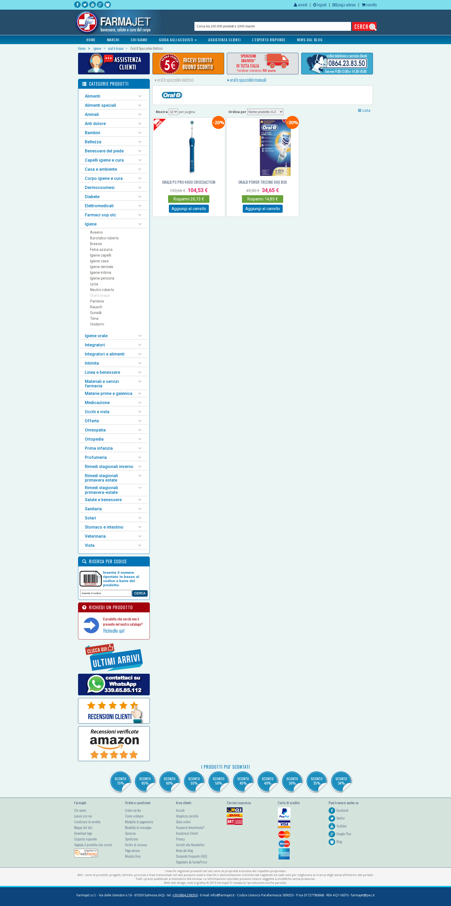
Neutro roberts (102, 290)
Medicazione (97, 402)
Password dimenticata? (190, 827)
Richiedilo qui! (113, 630)
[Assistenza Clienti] (114, 63)
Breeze (96, 244)
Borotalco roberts (104, 238)
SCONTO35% (317, 781)
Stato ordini (183, 821)
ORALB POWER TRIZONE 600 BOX (262, 182)
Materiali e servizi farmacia (102, 384)
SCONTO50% (218, 781)
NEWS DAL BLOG (310, 39)
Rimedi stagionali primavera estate (101, 478)
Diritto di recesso (136, 844)
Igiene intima (100, 272)
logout (322, 4)
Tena (94, 318)
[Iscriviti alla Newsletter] (188, 63)
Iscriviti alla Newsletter (190, 844)
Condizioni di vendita (87, 821)
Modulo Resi (133, 856)
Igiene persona (102, 278)
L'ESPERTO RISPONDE (269, 39)
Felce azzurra (101, 249)
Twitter (340, 818)
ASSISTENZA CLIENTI (224, 39)
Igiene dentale (101, 267)
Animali (92, 114)
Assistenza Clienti (187, 833)
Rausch (96, 307)
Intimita (92, 363)
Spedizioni (131, 839)
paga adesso (346, 4)
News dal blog (184, 850)
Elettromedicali (99, 205)
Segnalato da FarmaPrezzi (191, 861)
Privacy (180, 839)
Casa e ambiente (101, 169)
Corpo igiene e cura (104, 178)
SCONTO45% (243, 781)
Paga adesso (132, 850)
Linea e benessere (102, 372)
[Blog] (107, 4)
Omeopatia (95, 430)
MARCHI (113, 39)
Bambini (92, 132)
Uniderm (97, 324)
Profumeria (96, 457)
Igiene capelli (100, 255)
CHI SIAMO (139, 39)
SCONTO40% (268, 781)
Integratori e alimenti (104, 354)
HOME (91, 39)
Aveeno (96, 232)
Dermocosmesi (100, 187)
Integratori (95, 344)
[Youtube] (92, 4)
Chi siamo (80, 810)
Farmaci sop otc (100, 214)
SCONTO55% (194, 781)
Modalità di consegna (138, 827)
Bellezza (93, 141)
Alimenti (92, 96)
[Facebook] (77, 4)
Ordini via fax (133, 810)
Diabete (92, 196)
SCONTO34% (341, 781)
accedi (302, 4)
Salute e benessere (103, 499)
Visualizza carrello (187, 816)
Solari (90, 518)
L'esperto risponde (85, 839)
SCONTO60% (169, 781)
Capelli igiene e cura (104, 160)
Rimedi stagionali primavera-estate (101, 490)
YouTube (341, 825)
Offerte (92, 420)
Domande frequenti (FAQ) (191, 856)
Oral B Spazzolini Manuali (247, 80)
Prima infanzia (99, 448)
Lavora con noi (83, 816)
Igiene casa (99, 261)
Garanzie (130, 833)
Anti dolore (95, 123)
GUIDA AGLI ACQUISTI (176, 39)
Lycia (94, 284)
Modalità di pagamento (139, 821)
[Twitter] (85, 4)
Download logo (83, 833)
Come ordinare (134, 816)
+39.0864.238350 (185, 895)
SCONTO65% (145, 781)
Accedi (180, 810)
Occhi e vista (97, 411)
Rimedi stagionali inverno (109, 466)
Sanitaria (93, 508)
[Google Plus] (100, 4)
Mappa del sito (83, 827)
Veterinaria (95, 536)
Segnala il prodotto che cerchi (93, 844)
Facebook (342, 810)
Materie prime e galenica (108, 393)
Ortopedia (94, 439)
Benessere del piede (104, 151)
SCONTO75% (120, 781)
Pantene (97, 301)
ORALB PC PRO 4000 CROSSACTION (188, 182)
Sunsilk (96, 313)
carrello (371, 4)
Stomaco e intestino (104, 527)
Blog (339, 841)
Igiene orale (96, 335)
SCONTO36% (292, 781)
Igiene (91, 224)
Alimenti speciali (100, 105)
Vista (89, 545)
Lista (365, 110)
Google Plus (343, 833)
